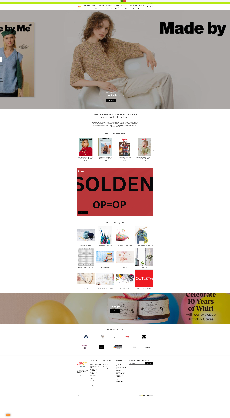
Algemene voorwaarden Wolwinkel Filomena (120, 373)
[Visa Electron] (152, 395)
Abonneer (149, 363)
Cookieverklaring (119, 379)
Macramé (144, 267)
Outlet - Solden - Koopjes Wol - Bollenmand (144, 289)
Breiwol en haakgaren (85, 245)
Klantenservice (119, 365)
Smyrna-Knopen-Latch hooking (105, 288)
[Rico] (101, 347)
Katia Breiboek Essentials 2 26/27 (124, 157)
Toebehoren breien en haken (125, 245)
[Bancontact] (146, 395)
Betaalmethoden (119, 381)
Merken (138, 8)
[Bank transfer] (140, 395)
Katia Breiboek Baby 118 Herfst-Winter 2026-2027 (144, 157)
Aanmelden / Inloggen (149, 3)
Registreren (105, 362)
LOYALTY (8, 414)
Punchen (85, 288)
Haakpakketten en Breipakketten (144, 245)
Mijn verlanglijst (106, 368)
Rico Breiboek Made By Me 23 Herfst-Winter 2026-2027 (85, 157)
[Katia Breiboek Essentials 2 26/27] (125, 147)
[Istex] (102, 337)
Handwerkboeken (105, 267)
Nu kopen (111, 100)
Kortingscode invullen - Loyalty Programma (120, 363)
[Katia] (127, 337)
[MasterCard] (148, 395)
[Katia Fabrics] (144, 337)
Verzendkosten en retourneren (119, 376)
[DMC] (86, 337)
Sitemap (117, 378)
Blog (134, 8)
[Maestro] (144, 395)
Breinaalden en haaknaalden (105, 245)
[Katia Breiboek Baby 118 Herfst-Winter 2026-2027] (144, 147)
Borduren (124, 267)
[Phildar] (84, 347)
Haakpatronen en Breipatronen (85, 267)
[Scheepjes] (134, 347)
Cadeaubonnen (128, 8)
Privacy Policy (118, 370)
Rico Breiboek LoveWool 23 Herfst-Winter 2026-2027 (105, 157)
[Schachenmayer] (117, 347)
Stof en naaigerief (124, 288)
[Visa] (150, 395)
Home (84, 5)
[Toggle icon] (148, 7)
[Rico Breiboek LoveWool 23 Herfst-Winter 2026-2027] (105, 147)
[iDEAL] (142, 395)
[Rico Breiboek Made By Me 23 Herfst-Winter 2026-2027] (86, 147)
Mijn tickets (105, 366)
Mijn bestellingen (106, 364)
